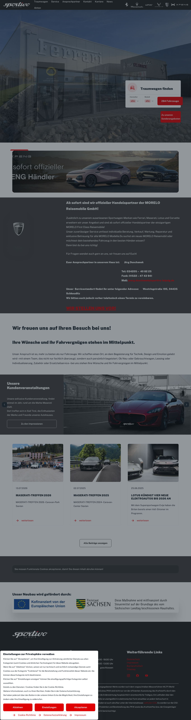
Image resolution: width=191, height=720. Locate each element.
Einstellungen (49, 707)
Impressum (80, 715)
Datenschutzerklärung (55, 715)
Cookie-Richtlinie (27, 715)
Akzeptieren (80, 707)
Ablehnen (18, 707)
